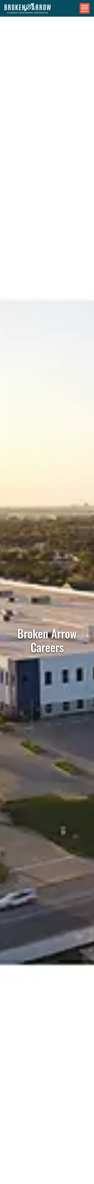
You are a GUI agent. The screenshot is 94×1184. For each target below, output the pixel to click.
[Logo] (29, 8)
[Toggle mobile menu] (85, 8)
